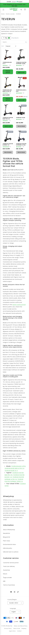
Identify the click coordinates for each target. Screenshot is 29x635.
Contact (19, 631)
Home (3, 14)
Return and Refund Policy (20, 626)
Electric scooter (10, 14)
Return (5, 574)
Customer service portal (10, 562)
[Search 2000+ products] (21, 9)
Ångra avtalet (7, 577)
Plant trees (6, 541)
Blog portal (6, 537)
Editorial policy (7, 548)
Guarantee (6, 570)
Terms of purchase (9, 585)
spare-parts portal (19, 305)
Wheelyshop (9, 626)
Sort (3, 46)
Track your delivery (9, 566)
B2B (4, 581)
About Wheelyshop (9, 529)
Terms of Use (16, 628)
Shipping (23, 628)
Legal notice (12, 631)
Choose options (8, 71)
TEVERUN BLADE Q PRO (18, 466)
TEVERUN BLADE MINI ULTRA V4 (14, 468)
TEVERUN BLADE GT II (11, 470)
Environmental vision (9, 544)
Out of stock (21, 126)
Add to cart (21, 72)
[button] (3, 9)
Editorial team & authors (10, 552)
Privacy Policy (8, 628)
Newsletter (6, 533)
